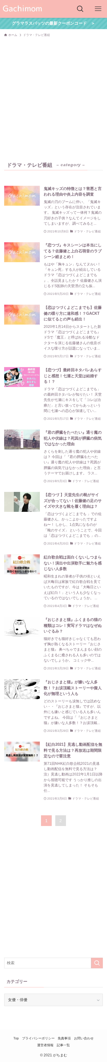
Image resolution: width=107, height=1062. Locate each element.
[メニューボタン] (98, 9)
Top (16, 1038)
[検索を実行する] (97, 963)
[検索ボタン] (80, 9)
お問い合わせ (84, 1038)
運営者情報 (45, 1045)
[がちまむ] (22, 9)
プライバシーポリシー (38, 1038)
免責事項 (64, 1038)
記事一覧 (63, 1045)
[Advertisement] (53, 96)
